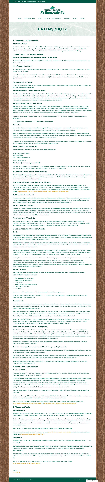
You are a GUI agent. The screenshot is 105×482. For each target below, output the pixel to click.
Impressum (23, 479)
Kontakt (82, 18)
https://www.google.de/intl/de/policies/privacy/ (26, 463)
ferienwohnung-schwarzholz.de (83, 479)
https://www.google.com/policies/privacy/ (32, 434)
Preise (39, 18)
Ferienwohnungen (29, 18)
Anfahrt (75, 18)
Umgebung (67, 18)
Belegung (47, 18)
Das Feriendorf (56, 18)
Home (19, 18)
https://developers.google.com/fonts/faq (59, 432)
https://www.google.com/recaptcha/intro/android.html (60, 403)
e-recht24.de (16, 472)
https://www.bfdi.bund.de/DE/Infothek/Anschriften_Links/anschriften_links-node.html (43, 191)
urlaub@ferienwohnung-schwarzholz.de (34, 1)
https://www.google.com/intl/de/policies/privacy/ (27, 403)
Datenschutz (29, 479)
